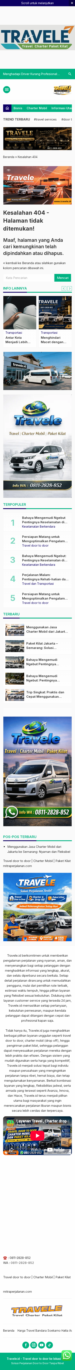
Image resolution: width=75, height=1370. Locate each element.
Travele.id (14, 955)
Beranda (8, 1330)
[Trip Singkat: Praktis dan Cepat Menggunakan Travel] (14, 695)
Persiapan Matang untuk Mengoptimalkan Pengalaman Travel (45, 541)
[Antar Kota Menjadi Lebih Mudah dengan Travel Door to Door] (19, 312)
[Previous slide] (64, 288)
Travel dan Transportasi (38, 583)
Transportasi (13, 332)
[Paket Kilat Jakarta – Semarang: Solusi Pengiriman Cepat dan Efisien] (14, 646)
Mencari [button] (63, 278)
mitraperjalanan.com (17, 866)
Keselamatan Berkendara (38, 526)
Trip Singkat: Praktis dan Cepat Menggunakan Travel (45, 696)
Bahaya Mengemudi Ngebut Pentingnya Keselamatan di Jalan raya (43, 522)
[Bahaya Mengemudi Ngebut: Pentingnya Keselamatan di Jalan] (14, 679)
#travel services (45, 119)
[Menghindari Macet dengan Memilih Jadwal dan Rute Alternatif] (55, 312)
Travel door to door (35, 545)
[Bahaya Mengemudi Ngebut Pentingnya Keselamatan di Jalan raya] (14, 662)
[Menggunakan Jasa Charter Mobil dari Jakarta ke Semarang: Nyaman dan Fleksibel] (14, 630)
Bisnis (18, 108)
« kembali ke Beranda (18, 263)
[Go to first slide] (69, 288)
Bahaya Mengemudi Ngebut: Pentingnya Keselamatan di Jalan (44, 560)
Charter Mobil (37, 108)
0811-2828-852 (20, 1258)
